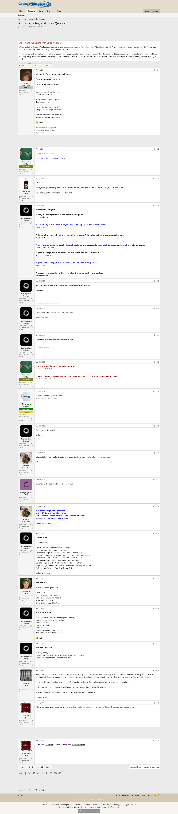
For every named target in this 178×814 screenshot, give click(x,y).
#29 (157, 392)
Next (47, 65)
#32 (157, 480)
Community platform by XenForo (89, 800)
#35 (157, 578)
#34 (157, 533)
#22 (157, 149)
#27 (157, 335)
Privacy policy (140, 795)
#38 (157, 670)
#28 (157, 362)
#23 (157, 179)
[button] (53, 11)
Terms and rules (127, 795)
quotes (46, 27)
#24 (157, 205)
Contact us (116, 795)
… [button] (38, 65)
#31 (157, 453)
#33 (157, 506)
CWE (21, 795)
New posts (21, 15)
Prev (22, 65)
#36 (157, 608)
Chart (49, 11)
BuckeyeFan (23, 27)
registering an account (89, 54)
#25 (157, 281)
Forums (31, 11)
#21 (157, 70)
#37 (157, 644)
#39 (157, 703)
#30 (157, 426)
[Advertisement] (89, 35)
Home (21, 11)
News (41, 11)
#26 (157, 308)
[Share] (154, 70)
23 (42, 65)
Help (148, 795)
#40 (157, 741)
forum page (152, 47)
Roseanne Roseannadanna (47, 398)
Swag (59, 11)
